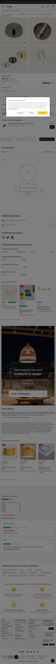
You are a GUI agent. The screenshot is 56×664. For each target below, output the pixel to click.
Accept (42, 112)
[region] (28, 107)
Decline (32, 112)
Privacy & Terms (12, 108)
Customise (20, 112)
